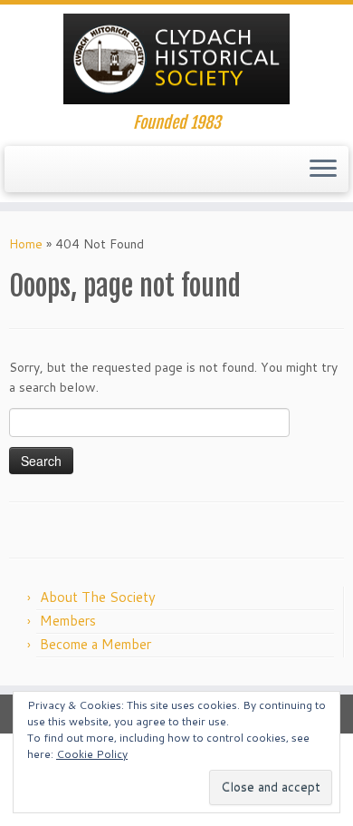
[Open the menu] (323, 169)
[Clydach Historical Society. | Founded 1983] (176, 59)
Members (68, 620)
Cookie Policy (92, 754)
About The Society (98, 597)
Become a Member (95, 644)
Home (26, 244)
